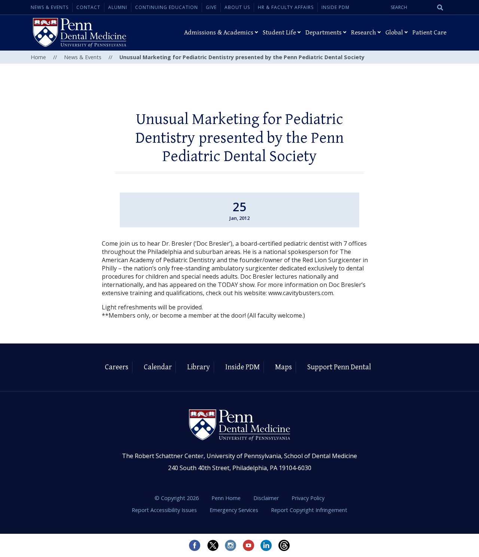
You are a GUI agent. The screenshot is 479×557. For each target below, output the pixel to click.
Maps (283, 367)
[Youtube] (248, 545)
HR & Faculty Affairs (286, 7)
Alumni (117, 7)
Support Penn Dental (339, 367)
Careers (116, 367)
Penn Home (226, 498)
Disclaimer (266, 498)
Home (38, 57)
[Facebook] (195, 545)
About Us (237, 7)
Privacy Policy (308, 498)
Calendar (158, 367)
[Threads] (284, 545)
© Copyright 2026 (177, 498)
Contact (88, 7)
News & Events (49, 7)
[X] (213, 545)
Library (198, 367)
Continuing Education (166, 7)
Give (211, 7)
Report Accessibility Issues (165, 510)
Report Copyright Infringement (309, 510)
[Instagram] (231, 545)
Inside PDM (335, 7)
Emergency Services (235, 510)
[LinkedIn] (266, 545)
